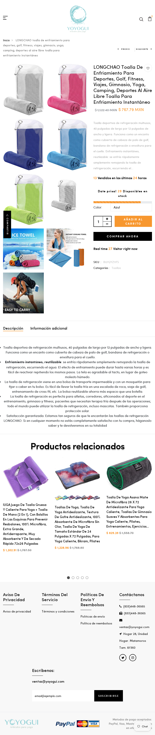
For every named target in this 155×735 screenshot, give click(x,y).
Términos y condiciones (58, 611)
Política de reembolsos (96, 623)
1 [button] (68, 578)
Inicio (6, 40)
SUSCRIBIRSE (108, 696)
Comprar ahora (122, 236)
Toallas (116, 268)
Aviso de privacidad (17, 611)
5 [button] (87, 578)
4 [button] (83, 578)
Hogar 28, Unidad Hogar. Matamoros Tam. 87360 (133, 640)
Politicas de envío (93, 616)
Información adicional (48, 329)
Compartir (7, 226)
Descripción (13, 329)
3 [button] (78, 578)
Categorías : (101, 268)
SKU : (97, 262)
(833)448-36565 (134, 606)
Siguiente (142, 49)
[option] (26, 507)
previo (125, 49)
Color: (97, 207)
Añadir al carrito (133, 221)
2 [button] (73, 578)
